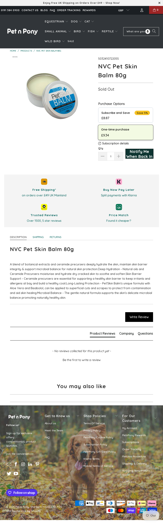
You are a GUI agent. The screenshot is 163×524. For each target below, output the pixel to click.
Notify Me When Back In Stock (139, 154)
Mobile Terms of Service (98, 465)
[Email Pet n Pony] (9, 464)
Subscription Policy (95, 444)
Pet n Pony (22, 506)
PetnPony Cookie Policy (98, 437)
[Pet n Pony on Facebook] (16, 464)
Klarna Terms (91, 458)
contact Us (30, 10)
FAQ (52, 10)
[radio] (125, 115)
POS (59, 506)
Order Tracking (69, 10)
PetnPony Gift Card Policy (99, 451)
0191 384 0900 (10, 10)
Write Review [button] (139, 317)
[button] (56, 22)
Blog (44, 10)
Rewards (89, 10)
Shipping (38, 237)
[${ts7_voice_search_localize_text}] (147, 31)
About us (50, 423)
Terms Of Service (94, 423)
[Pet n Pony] (22, 31)
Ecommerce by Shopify (26, 510)
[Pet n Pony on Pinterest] (37, 464)
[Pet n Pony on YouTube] (16, 473)
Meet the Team (54, 430)
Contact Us (129, 481)
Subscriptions (130, 442)
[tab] (102, 334)
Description (18, 237)
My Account (129, 428)
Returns (55, 237)
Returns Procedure (134, 456)
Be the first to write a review (82, 360)
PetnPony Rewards (134, 435)
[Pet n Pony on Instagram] (23, 464)
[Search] (154, 31)
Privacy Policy (92, 430)
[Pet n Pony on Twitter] (9, 473)
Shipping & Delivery (134, 463)
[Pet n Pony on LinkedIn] (30, 464)
